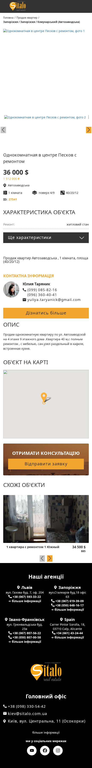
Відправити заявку (46, 464)
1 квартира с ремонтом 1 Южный (32, 547)
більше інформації (46, 732)
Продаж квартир (26, 17)
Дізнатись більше (46, 313)
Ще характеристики (29, 237)
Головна (8, 17)
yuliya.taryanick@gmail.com (54, 299)
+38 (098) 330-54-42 (55, 7)
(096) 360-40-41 (42, 294)
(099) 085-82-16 (42, 290)
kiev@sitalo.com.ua (27, 713)
